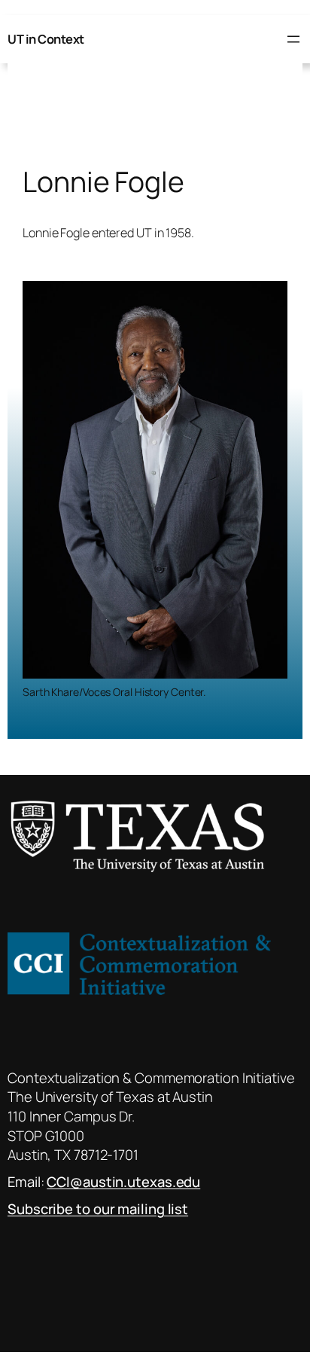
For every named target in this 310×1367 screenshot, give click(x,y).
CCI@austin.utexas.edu (123, 1182)
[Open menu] (293, 39)
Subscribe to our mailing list (98, 1209)
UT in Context (46, 38)
